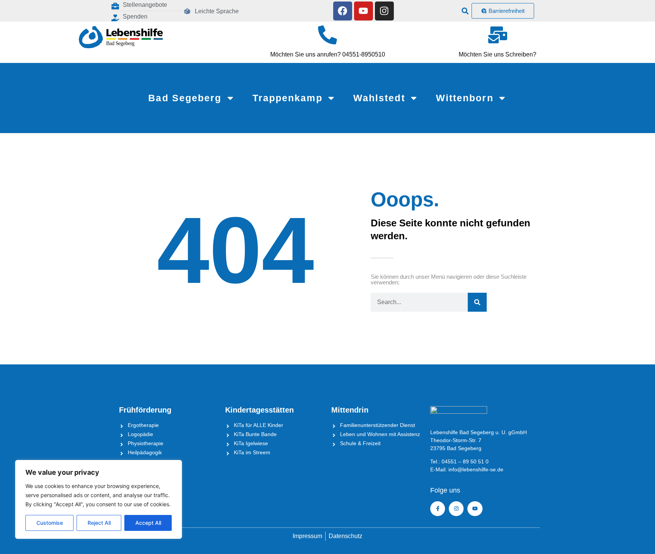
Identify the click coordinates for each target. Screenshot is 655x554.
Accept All (148, 522)
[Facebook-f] (437, 508)
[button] (465, 11)
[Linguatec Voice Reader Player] (263, 11)
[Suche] (477, 302)
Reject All (99, 522)
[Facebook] (342, 11)
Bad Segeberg (184, 98)
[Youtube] (363, 11)
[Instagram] (384, 11)
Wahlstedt (379, 98)
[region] (98, 499)
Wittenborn (465, 98)
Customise (49, 522)
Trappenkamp (287, 98)
